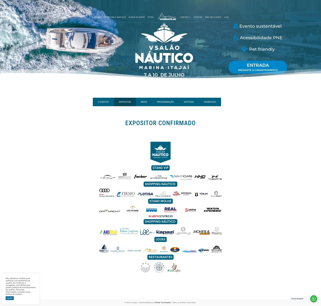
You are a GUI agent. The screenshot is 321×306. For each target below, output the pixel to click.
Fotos (151, 17)
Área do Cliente (213, 17)
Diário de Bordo (137, 17)
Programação (165, 101)
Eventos (198, 17)
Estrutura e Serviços (115, 17)
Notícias (189, 101)
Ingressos (210, 101)
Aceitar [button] (9, 298)
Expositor (125, 101)
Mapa (144, 101)
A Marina (96, 17)
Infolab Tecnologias (162, 302)
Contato (184, 17)
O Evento (103, 101)
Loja (226, 17)
